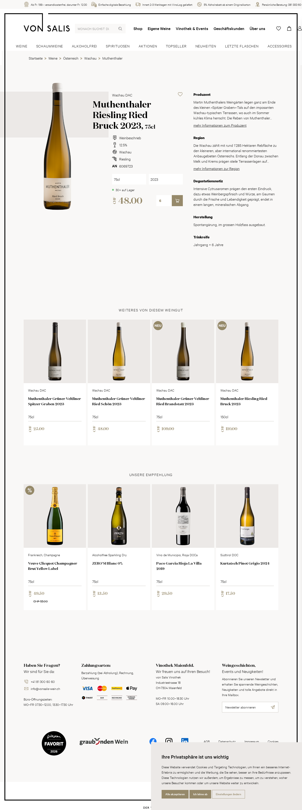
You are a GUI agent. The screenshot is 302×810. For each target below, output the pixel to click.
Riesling (125, 158)
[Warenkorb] (289, 28)
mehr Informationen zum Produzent (220, 125)
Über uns (257, 28)
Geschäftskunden (229, 28)
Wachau (125, 151)
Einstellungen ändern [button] (228, 794)
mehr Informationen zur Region (216, 168)
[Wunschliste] (278, 28)
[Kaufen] (177, 200)
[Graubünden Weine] (103, 746)
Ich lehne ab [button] (200, 794)
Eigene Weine (159, 28)
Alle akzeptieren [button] (175, 794)
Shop (138, 28)
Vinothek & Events (192, 28)
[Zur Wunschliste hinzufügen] (180, 94)
